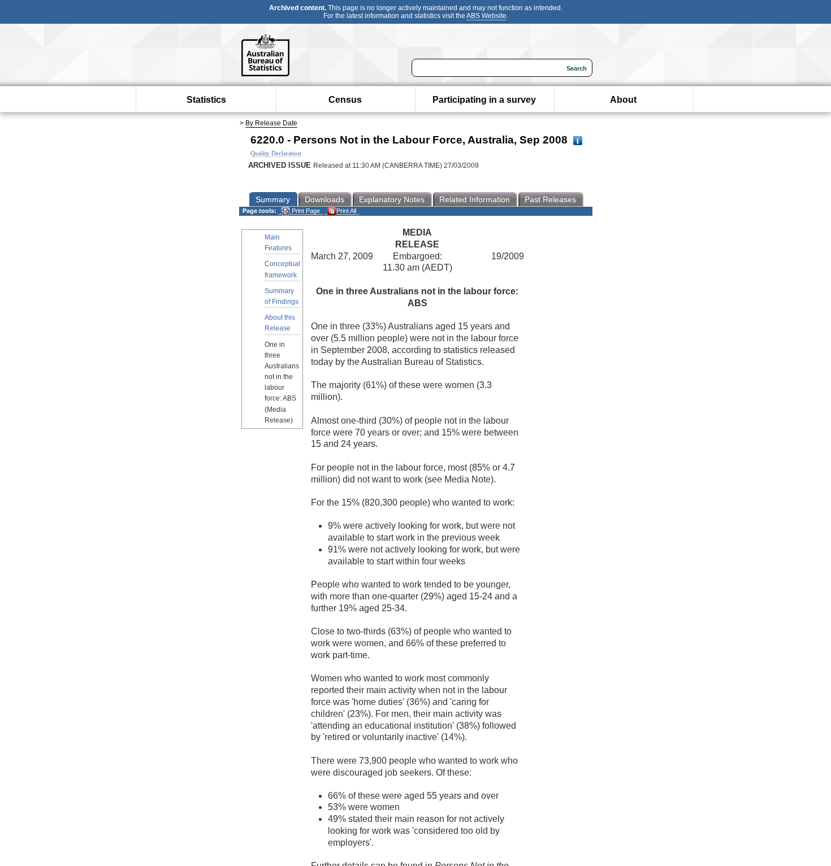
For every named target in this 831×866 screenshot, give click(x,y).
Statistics (206, 100)
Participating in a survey (484, 100)
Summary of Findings (281, 296)
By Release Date (271, 123)
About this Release (280, 323)
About (623, 100)
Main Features (278, 242)
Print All (346, 210)
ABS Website (486, 16)
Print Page (305, 210)
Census (345, 100)
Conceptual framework (282, 269)
